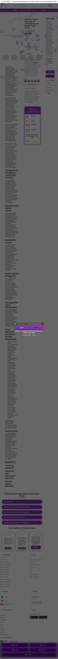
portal (21, 327)
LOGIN (36, 327)
